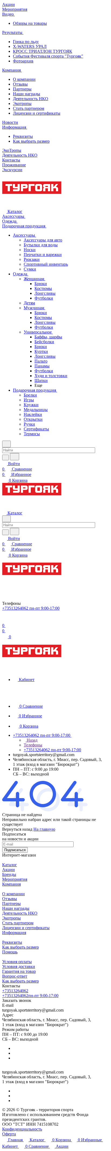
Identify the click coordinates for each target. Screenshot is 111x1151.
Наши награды (26, 94)
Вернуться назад (17, 829)
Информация (14, 932)
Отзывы (20, 84)
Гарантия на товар (19, 971)
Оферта (9, 1134)
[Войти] (4, 620)
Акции (8, 869)
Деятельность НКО (30, 98)
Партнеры (22, 89)
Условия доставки (18, 966)
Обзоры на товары (30, 23)
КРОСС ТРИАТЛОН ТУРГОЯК (42, 51)
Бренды (9, 874)
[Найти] (14, 456)
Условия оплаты (17, 961)
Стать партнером (28, 108)
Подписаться (15, 850)
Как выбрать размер (31, 141)
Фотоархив (23, 61)
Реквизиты (23, 136)
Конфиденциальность (22, 1129)
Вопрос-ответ (14, 976)
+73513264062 (15, 990)
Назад (31, 740)
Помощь (10, 952)
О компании (24, 79)
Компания (11, 884)
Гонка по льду (26, 41)
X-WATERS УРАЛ (30, 46)
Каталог (9, 864)
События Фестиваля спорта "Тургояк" (48, 56)
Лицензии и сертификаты (36, 113)
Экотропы (22, 103)
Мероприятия (14, 879)
